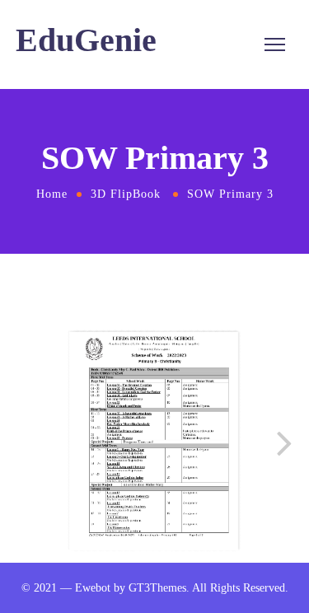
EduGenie (86, 40)
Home (52, 194)
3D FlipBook (126, 194)
